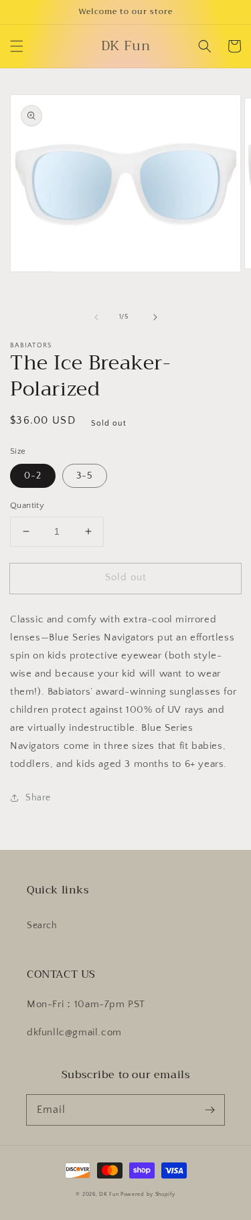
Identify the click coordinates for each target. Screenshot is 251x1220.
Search (42, 925)
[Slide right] (155, 317)
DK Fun (108, 1194)
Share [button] (38, 797)
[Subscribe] (209, 1109)
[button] (16, 46)
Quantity (27, 505)
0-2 (32, 475)
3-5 (84, 475)
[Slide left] (96, 317)
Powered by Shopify (147, 1194)
